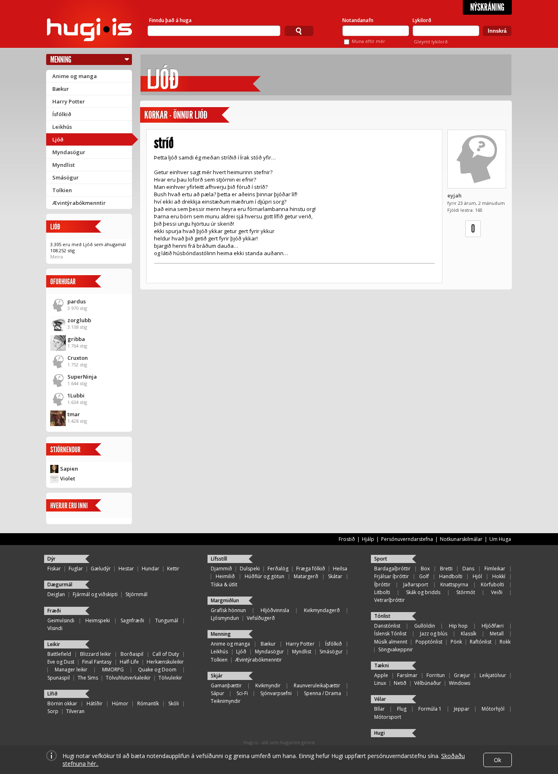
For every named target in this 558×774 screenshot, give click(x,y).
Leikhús (62, 126)
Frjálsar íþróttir (391, 576)
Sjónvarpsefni (276, 693)
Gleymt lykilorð (431, 41)
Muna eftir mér (368, 41)
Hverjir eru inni (69, 505)
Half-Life (129, 661)
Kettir (173, 568)
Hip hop (458, 625)
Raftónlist (480, 641)
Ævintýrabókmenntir (79, 202)
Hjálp (368, 539)
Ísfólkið (61, 114)
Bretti (446, 568)
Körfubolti (492, 584)
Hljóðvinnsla (275, 610)
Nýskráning (487, 7)
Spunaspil (58, 677)
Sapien (69, 468)
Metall (497, 633)
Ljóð (57, 139)
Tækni (381, 665)
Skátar (335, 576)
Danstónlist (387, 625)
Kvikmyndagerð (322, 610)
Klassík (468, 633)
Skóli (173, 703)
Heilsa (340, 568)
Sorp (52, 711)
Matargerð (306, 576)
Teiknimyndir (226, 701)
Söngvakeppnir (395, 649)
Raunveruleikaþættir (317, 685)
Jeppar (461, 708)
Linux (380, 683)
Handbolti (450, 576)
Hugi (379, 732)
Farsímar (407, 675)
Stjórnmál (136, 594)
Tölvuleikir (170, 677)
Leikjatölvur (493, 675)
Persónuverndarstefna (407, 539)
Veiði (496, 592)
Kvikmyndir (268, 685)
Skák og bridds (423, 592)
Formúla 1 (430, 708)
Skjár (217, 675)
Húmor (120, 703)
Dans (468, 568)
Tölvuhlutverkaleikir (128, 677)
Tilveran (75, 711)
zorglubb (79, 320)
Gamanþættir (226, 685)
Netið (400, 683)
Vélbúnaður (427, 683)
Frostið (347, 539)
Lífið (52, 693)
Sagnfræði (132, 620)
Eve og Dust (60, 661)
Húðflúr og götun (264, 576)
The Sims (88, 677)
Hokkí (498, 576)
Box (425, 568)
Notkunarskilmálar (461, 539)
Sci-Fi (242, 693)
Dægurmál (59, 584)
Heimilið (225, 576)
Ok (497, 760)
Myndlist (63, 164)
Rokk (505, 641)
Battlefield (59, 654)
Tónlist (382, 615)
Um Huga (500, 539)
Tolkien (62, 190)
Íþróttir (382, 584)
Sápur (217, 693)
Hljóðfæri (493, 625)
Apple (381, 675)
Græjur (462, 675)
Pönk (456, 641)
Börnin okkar (62, 703)
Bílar (379, 708)
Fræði (54, 610)
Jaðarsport (415, 584)
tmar (73, 414)
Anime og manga (74, 76)
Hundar (150, 568)
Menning (60, 59)
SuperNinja (82, 376)
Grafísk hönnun (228, 610)
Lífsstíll (219, 558)
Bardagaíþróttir (392, 568)
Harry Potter (68, 101)
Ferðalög (278, 568)
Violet (67, 478)
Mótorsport (387, 716)
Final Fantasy (97, 661)
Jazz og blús (433, 633)
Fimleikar (494, 568)
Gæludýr (101, 568)
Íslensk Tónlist (390, 633)
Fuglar (76, 568)
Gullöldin (424, 625)
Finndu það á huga (170, 20)
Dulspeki (250, 568)
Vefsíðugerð (261, 618)
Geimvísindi (60, 620)
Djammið (221, 568)
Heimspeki (97, 620)
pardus (76, 301)
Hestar (126, 568)
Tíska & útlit (224, 584)
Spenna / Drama (322, 693)
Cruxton (77, 357)
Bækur (60, 88)
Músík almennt (390, 641)
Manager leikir (71, 669)
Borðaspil (132, 654)
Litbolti (382, 592)
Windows (459, 683)
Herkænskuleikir (165, 661)
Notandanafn (357, 20)
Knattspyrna (454, 584)
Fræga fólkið (310, 568)
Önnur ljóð (190, 115)
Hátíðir (95, 703)
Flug (401, 708)
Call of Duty (165, 654)
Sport (380, 558)
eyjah (454, 195)
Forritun (435, 675)
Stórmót (465, 592)
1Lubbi (76, 395)
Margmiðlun (225, 600)
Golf (424, 576)
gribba (76, 339)
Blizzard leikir (95, 654)
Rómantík (148, 703)
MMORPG (113, 669)
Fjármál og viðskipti (95, 594)
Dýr (51, 558)
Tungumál (166, 620)
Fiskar (54, 568)
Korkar (155, 115)
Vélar (380, 698)
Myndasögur (68, 152)
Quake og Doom (157, 669)
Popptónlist (428, 641)
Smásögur (65, 177)
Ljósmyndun (225, 618)
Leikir (53, 644)
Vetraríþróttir (389, 600)
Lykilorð (422, 20)
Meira (56, 257)
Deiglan (56, 594)
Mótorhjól (493, 708)
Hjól (477, 576)
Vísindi (54, 628)
